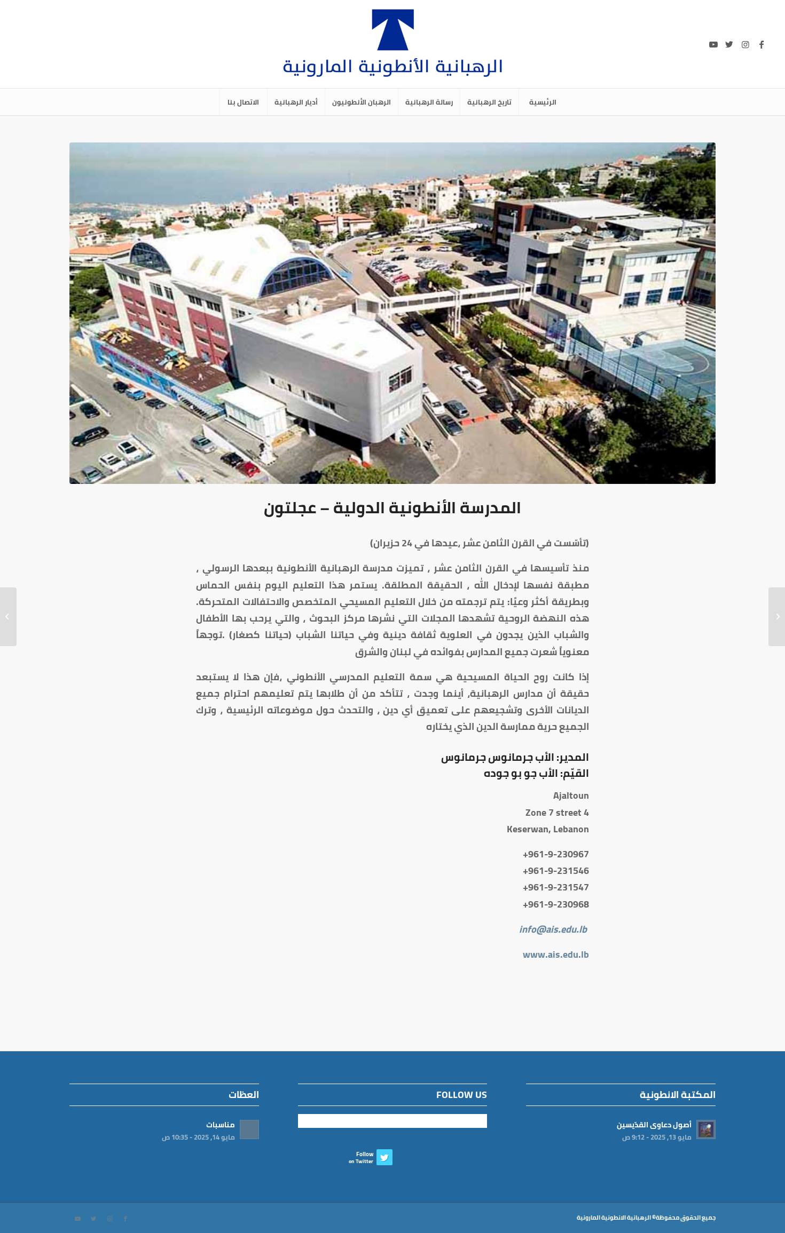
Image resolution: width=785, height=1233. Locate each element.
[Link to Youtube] (713, 44)
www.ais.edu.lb (556, 954)
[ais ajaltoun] (392, 313)
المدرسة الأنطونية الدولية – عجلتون (392, 507)
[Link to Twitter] (729, 44)
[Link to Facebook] (761, 44)
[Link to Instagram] (745, 44)
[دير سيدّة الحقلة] (776, 616)
